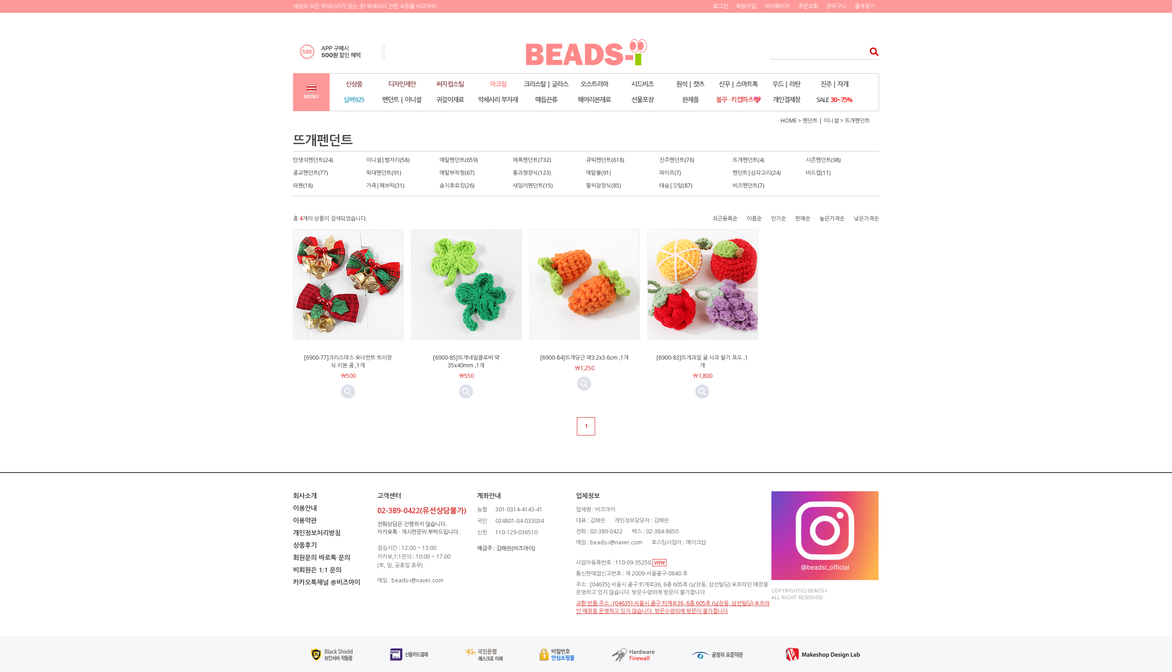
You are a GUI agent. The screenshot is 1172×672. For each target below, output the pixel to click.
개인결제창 (786, 99)
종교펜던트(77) (310, 173)
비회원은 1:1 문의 (317, 569)
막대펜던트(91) (383, 173)
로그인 (720, 6)
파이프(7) (670, 173)
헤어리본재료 (594, 99)
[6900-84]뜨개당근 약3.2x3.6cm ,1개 (584, 357)
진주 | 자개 (834, 84)
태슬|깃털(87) (675, 185)
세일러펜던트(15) (533, 185)
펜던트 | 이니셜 (401, 99)
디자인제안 (402, 84)
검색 (871, 51)
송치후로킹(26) (457, 185)
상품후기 (305, 545)
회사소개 (305, 495)
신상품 (354, 84)
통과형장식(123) (532, 173)
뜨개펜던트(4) (748, 160)
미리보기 (348, 391)
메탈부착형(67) (457, 173)
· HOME (787, 120)
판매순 (802, 218)
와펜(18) (303, 185)
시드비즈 (642, 84)
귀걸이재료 (450, 99)
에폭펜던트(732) (532, 160)
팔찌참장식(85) (603, 185)
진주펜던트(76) (676, 160)
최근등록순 (725, 218)
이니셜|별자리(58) (387, 160)
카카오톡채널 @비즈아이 (326, 582)
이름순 (754, 218)
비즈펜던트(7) (748, 185)
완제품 (690, 99)
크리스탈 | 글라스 (546, 84)
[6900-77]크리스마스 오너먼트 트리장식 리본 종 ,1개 (348, 361)
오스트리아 (594, 84)
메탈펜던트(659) (458, 160)
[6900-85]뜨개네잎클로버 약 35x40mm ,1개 (466, 361)
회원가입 (746, 6)
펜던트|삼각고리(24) (756, 173)
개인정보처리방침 (317, 532)
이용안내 (305, 508)
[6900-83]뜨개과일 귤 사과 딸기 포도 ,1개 (702, 361)
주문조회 (808, 6)
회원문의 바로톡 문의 (321, 557)
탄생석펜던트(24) (313, 160)
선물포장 (642, 99)
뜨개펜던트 (857, 120)
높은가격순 (832, 218)
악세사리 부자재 (498, 99)
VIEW (659, 562)
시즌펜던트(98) (823, 160)
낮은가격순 (866, 218)
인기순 (778, 218)
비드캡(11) (818, 173)
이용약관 (305, 520)
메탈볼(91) (598, 173)
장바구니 (836, 6)
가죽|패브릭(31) (385, 185)
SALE (834, 99)
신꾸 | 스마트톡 (738, 84)
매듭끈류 (546, 99)
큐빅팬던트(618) (605, 160)
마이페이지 (777, 6)
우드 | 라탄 (786, 84)
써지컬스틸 (450, 84)
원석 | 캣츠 (690, 84)
